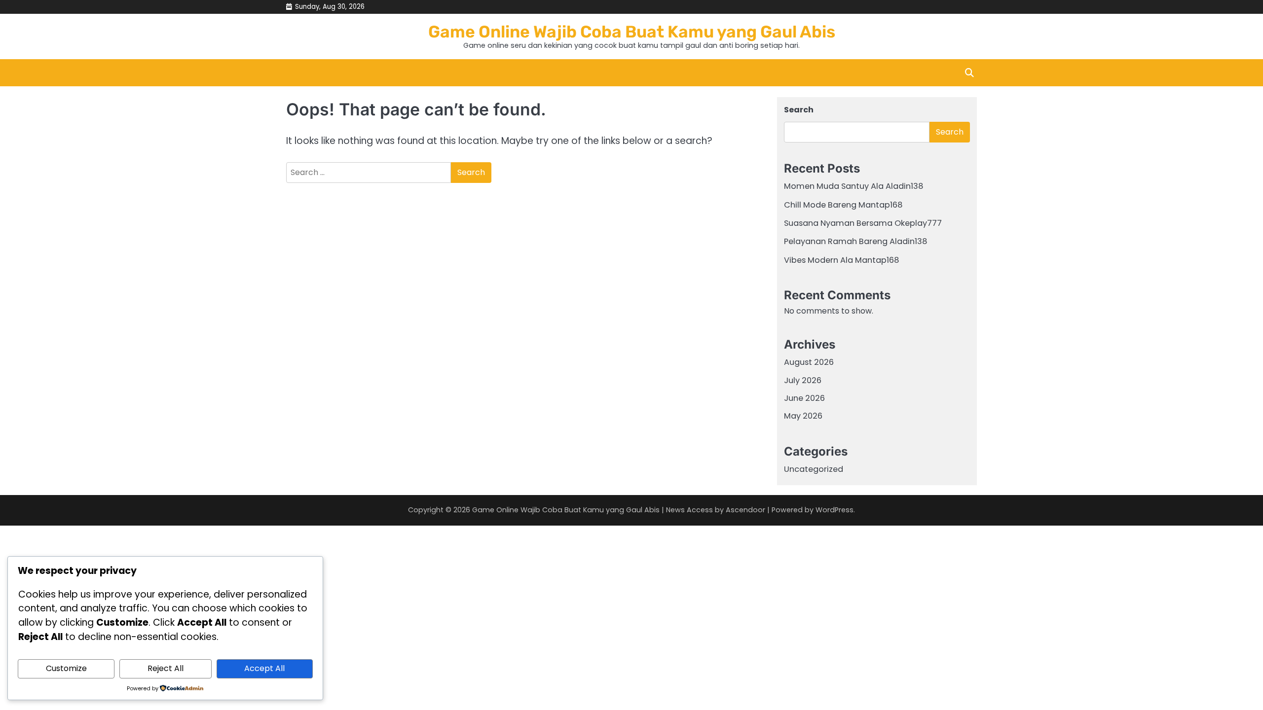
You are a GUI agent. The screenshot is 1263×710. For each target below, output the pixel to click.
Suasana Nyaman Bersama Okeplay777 (863, 223)
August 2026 (809, 362)
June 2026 (804, 398)
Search (799, 109)
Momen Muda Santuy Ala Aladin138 (853, 186)
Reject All (166, 668)
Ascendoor (745, 510)
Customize (66, 668)
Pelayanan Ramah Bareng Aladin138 (855, 241)
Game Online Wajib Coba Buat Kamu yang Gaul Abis (631, 31)
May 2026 (803, 416)
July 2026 (802, 380)
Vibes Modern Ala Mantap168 (841, 260)
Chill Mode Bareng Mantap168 (843, 205)
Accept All (264, 668)
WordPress (835, 510)
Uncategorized (813, 469)
